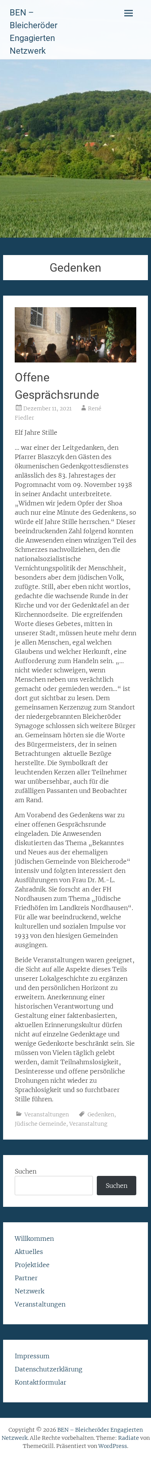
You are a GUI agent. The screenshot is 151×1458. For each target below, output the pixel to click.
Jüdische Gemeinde (40, 1123)
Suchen (25, 1171)
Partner (26, 1278)
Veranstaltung (88, 1123)
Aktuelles (29, 1252)
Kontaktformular (40, 1382)
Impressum (32, 1356)
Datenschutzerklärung (48, 1369)
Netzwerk (29, 1291)
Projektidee (32, 1265)
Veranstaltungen (46, 1114)
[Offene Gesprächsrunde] (75, 360)
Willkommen (34, 1238)
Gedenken (101, 1114)
